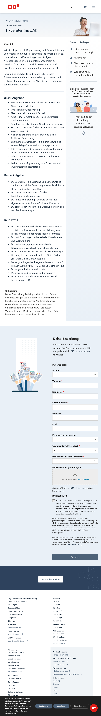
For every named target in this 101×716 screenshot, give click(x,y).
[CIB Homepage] (24, 6)
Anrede (56, 370)
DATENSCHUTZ (59, 495)
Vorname (57, 381)
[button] (85, 7)
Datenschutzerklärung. (74, 544)
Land (55, 424)
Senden (75, 557)
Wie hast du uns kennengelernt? (68, 456)
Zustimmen (43, 706)
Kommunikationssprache (64, 435)
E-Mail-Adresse (60, 402)
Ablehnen (61, 706)
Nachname (58, 391)
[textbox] (72, 374)
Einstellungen (16, 706)
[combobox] (75, 374)
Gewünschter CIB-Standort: (66, 445)
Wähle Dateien (83, 479)
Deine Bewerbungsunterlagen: (67, 467)
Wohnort (57, 413)
